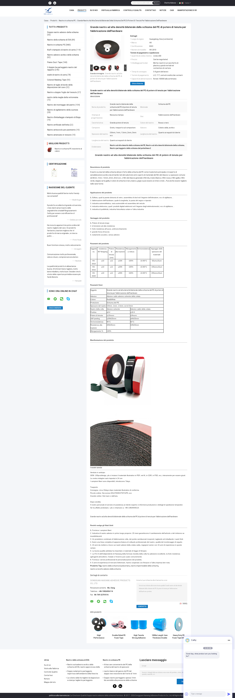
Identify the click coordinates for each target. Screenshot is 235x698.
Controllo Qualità (132, 10)
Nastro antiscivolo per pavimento (61, 130)
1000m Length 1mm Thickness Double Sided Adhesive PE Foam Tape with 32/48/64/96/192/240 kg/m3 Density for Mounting (159, 636)
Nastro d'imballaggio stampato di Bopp (64, 117)
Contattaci (150, 10)
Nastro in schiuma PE (67, 21)
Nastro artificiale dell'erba (58, 125)
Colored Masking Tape (56, 80)
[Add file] (186, 694)
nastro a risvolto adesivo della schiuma (105, 569)
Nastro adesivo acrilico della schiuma (63, 55)
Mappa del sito (50, 682)
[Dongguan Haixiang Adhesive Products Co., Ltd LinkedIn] (55, 3)
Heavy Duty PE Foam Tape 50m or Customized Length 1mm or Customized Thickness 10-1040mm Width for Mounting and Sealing (179, 636)
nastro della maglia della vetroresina (62, 97)
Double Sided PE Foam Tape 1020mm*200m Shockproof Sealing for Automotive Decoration (118, 636)
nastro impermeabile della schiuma (144, 566)
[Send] (229, 694)
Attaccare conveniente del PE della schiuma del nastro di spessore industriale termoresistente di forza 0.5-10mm (120, 666)
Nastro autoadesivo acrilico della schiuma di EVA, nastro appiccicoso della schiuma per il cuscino (83, 666)
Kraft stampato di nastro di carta (61, 50)
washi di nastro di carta (57, 75)
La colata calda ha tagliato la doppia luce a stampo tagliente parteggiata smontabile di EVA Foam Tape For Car (83, 679)
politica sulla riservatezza (59, 695)
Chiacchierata (137, 83)
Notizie (163, 10)
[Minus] (228, 640)
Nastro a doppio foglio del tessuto (62, 92)
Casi (172, 10)
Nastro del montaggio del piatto (61, 105)
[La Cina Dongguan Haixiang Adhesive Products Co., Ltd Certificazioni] (54, 172)
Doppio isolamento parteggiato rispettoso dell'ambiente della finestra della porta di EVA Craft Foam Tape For (82, 672)
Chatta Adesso (170, 3)
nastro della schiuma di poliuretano (116, 566)
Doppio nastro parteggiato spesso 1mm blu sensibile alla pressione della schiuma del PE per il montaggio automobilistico (120, 679)
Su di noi (94, 10)
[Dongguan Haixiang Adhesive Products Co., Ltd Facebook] (50, 3)
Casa (71, 10)
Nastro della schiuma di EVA (59, 40)
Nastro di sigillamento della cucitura (62, 110)
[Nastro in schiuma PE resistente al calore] (49, 150)
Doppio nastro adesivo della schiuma (62, 32)
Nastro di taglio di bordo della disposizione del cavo (59, 86)
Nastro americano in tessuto (59, 135)
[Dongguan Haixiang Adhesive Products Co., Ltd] (48, 11)
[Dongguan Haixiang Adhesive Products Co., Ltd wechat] (63, 299)
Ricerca (156, 3)
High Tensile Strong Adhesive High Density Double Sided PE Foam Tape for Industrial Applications (139, 636)
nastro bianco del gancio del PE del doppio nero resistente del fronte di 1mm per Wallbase (120, 672)
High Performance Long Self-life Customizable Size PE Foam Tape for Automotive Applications (99, 636)
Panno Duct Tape (54, 62)
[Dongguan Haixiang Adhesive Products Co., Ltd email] (50, 299)
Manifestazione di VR (187, 10)
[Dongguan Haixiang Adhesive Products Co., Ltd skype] (70, 298)
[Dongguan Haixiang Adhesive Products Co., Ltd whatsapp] (57, 299)
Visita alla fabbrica (110, 10)
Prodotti (82, 10)
